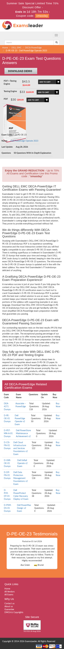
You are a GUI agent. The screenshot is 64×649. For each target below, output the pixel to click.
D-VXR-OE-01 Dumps (7, 463)
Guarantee (9, 609)
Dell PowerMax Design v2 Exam (24, 508)
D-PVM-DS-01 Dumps (7, 508)
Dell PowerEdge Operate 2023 (24, 141)
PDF (6, 99)
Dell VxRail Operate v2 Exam (22, 463)
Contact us (9, 604)
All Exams (8, 595)
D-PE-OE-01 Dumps (7, 419)
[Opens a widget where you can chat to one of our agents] (43, 632)
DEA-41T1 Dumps (7, 407)
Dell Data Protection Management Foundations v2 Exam (20, 478)
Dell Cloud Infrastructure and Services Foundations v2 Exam (20, 448)
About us (8, 607)
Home (5, 48)
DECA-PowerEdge (33, 48)
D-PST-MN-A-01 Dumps (8, 433)
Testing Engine (10, 91)
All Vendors (9, 592)
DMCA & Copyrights (13, 612)
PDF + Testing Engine (10, 82)
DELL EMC (16, 48)
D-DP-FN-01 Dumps (7, 475)
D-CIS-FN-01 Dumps (7, 445)
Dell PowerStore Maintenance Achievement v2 (23, 433)
